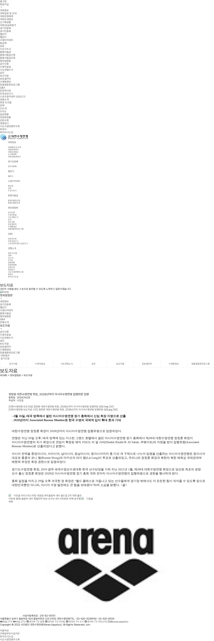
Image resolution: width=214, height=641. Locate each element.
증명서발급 (5, 52)
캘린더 (3, 34)
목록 (11, 501)
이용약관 (4, 630)
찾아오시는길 (6, 132)
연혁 (2, 105)
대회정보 (4, 10)
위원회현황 (5, 117)
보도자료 (4, 75)
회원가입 (4, 4)
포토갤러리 (5, 78)
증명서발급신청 (7, 54)
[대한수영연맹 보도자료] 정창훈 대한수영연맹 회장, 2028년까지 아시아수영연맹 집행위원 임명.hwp (61, 406)
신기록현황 (5, 22)
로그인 (3, 1)
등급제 (3, 43)
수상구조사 (5, 49)
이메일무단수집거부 (10, 633)
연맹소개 (4, 99)
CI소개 (3, 108)
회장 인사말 (6, 102)
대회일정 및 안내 (8, 13)
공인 (2, 72)
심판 (2, 46)
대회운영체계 (6, 16)
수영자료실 (5, 66)
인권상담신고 (6, 93)
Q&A (2, 87)
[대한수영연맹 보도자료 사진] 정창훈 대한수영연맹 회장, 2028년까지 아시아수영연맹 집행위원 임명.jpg (63, 409)
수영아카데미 (6, 40)
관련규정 (4, 120)
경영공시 (4, 123)
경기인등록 (5, 28)
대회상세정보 (6, 19)
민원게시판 (5, 90)
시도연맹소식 (6, 69)
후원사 (3, 129)
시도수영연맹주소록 (10, 126)
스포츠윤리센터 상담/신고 (13, 96)
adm (88, 624)
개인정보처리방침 (9, 627)
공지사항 (4, 63)
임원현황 (4, 114)
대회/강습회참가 (8, 25)
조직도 (3, 111)
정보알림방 (5, 60)
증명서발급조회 (7, 57)
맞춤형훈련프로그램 (10, 84)
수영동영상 (5, 81)
